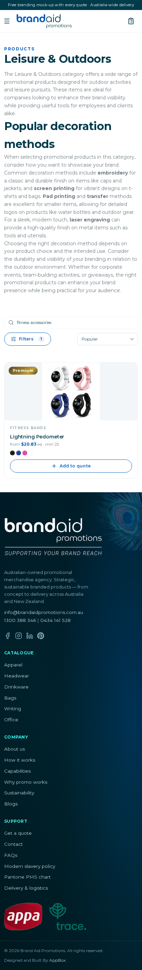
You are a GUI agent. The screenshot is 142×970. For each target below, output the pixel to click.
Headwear (16, 676)
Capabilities (17, 771)
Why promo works (25, 782)
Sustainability (19, 792)
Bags (10, 698)
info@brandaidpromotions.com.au (43, 612)
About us (14, 749)
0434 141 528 (55, 620)
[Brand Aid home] (44, 21)
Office (11, 719)
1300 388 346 (20, 620)
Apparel (13, 664)
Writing (12, 708)
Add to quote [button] (75, 465)
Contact (13, 844)
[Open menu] (7, 21)
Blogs (11, 803)
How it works (19, 760)
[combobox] (107, 339)
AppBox (57, 960)
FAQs (10, 855)
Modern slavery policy (29, 866)
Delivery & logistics (26, 888)
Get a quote (18, 833)
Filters (30, 339)
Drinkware (16, 687)
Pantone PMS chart (27, 877)
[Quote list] (131, 21)
